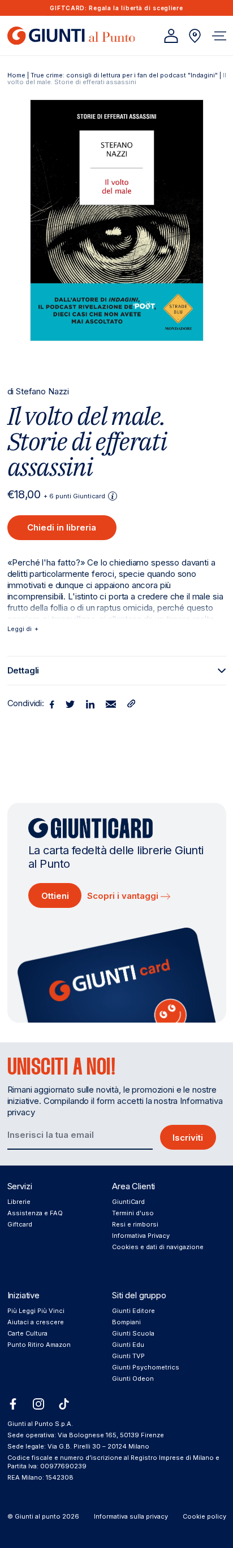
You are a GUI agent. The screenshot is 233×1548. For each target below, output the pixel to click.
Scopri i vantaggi (124, 895)
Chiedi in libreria (61, 527)
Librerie (19, 1202)
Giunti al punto (38, 1516)
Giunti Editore (133, 1311)
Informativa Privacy (141, 1236)
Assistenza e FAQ (35, 1213)
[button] (219, 36)
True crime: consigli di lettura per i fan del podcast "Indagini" (124, 75)
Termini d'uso (133, 1213)
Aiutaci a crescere (35, 1322)
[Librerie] (195, 36)
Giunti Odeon (133, 1378)
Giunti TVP (128, 1356)
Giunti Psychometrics (145, 1367)
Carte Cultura (27, 1333)
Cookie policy (204, 1516)
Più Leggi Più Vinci (35, 1311)
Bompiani (126, 1322)
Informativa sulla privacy (131, 1516)
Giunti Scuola (133, 1333)
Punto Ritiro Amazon (39, 1345)
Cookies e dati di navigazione (158, 1247)
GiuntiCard (128, 1202)
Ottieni (55, 895)
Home (16, 75)
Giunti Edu (128, 1345)
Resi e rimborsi (135, 1224)
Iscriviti (187, 1137)
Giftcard (19, 1224)
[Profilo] (171, 36)
